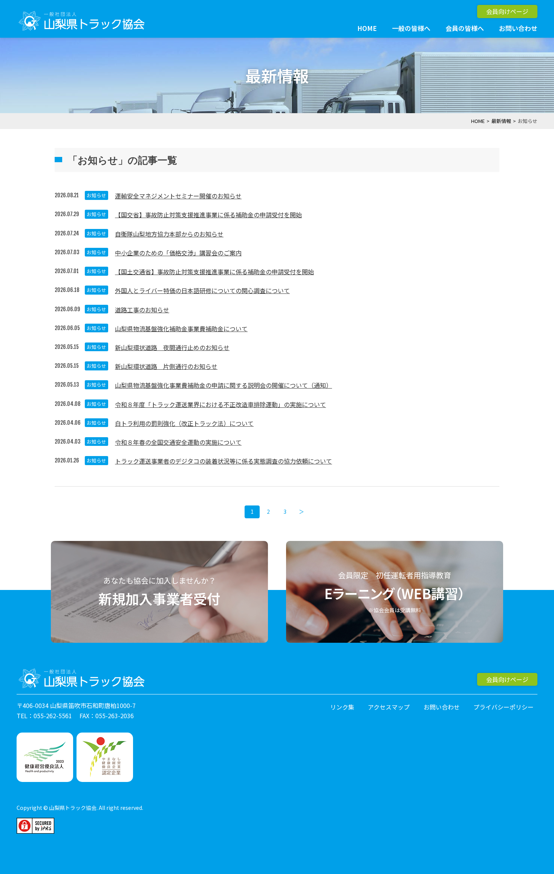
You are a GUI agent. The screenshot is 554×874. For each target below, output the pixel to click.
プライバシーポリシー (503, 706)
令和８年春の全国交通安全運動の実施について (178, 442)
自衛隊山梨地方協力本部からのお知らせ (169, 233)
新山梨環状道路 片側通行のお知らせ (166, 366)
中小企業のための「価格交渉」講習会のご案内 (178, 252)
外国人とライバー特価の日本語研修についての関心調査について (202, 290)
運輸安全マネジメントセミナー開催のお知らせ (178, 195)
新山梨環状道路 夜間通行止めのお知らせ (172, 347)
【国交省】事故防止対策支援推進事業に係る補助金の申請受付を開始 (208, 214)
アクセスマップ (389, 706)
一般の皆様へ (411, 28)
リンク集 (342, 706)
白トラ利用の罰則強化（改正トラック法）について (184, 423)
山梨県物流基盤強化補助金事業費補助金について (181, 328)
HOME (367, 28)
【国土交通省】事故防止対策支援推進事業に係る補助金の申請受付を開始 (214, 271)
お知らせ (96, 195)
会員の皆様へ (464, 28)
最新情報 (501, 120)
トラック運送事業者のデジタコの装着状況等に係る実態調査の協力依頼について (223, 460)
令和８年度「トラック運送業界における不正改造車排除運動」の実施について (220, 404)
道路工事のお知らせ (142, 309)
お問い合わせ (518, 28)
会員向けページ (507, 11)
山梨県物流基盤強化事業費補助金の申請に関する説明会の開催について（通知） (223, 385)
